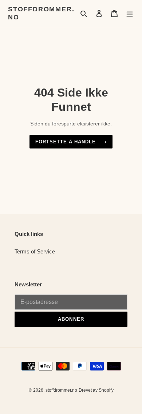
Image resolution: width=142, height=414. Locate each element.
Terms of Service (35, 251)
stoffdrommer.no (41, 13)
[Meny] (129, 13)
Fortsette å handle (65, 141)
